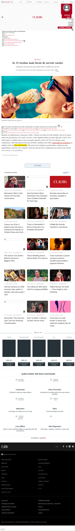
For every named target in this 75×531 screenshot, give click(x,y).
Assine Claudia (65, 27)
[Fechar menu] (13, 31)
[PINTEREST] (72, 446)
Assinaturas (15, 39)
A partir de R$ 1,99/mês (39, 364)
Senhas (12, 44)
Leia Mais (37, 165)
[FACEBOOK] (62, 446)
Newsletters (15, 45)
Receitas (37, 59)
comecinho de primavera (61, 143)
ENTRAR (67, 15)
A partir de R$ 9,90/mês (9, 364)
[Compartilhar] (61, 127)
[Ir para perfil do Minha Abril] (37, 35)
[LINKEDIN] (69, 446)
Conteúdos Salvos (19, 40)
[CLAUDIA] (37, 19)
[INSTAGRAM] (66, 446)
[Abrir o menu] (2, 17)
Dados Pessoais (17, 42)
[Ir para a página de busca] (73, 30)
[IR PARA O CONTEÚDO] (59, 446)
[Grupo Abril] (5, 2)
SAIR (68, 17)
